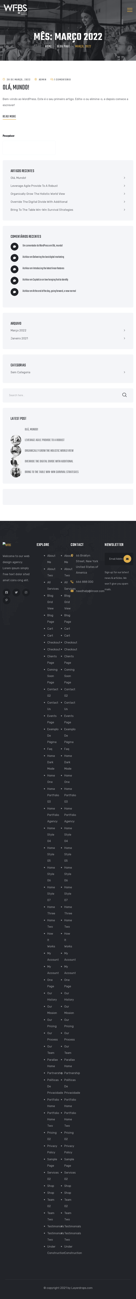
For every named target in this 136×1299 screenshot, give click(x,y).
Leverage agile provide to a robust (34, 186)
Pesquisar (9, 136)
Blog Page (63, 46)
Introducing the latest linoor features (48, 268)
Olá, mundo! (16, 88)
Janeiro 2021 (19, 338)
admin (42, 80)
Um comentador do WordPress (36, 245)
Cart (50, 628)
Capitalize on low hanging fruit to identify (50, 279)
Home (48, 46)
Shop (50, 1186)
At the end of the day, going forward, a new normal (54, 291)
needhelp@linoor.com (90, 591)
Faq (49, 749)
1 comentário (62, 80)
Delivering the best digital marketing (48, 257)
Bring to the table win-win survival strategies (42, 209)
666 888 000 (84, 582)
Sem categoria (20, 372)
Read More (9, 116)
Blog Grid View (50, 602)
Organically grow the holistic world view (38, 194)
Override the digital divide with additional (39, 201)
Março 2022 (18, 330)
